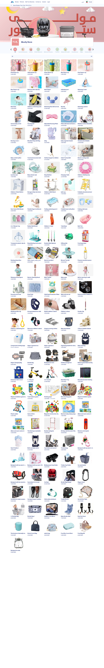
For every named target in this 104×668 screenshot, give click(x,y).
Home (14, 5)
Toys (21, 5)
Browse (18, 5)
